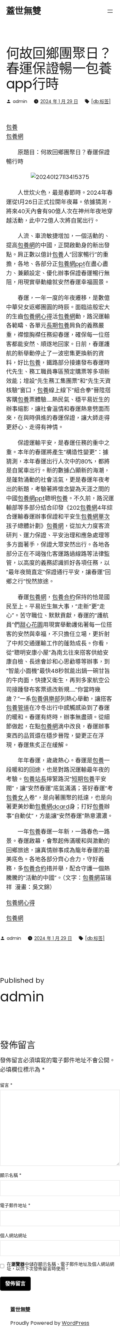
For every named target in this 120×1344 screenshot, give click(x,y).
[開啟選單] (110, 11)
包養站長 (34, 779)
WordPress (75, 1323)
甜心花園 (31, 625)
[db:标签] (101, 101)
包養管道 (17, 708)
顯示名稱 (10, 1175)
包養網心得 (37, 316)
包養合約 (63, 597)
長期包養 (57, 325)
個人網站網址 (13, 1235)
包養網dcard (52, 807)
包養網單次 (95, 517)
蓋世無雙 (23, 11)
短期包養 (83, 779)
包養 (12, 127)
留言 (6, 1085)
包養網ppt (71, 264)
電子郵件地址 (15, 1205)
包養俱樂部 (45, 699)
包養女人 (17, 798)
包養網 (14, 136)
